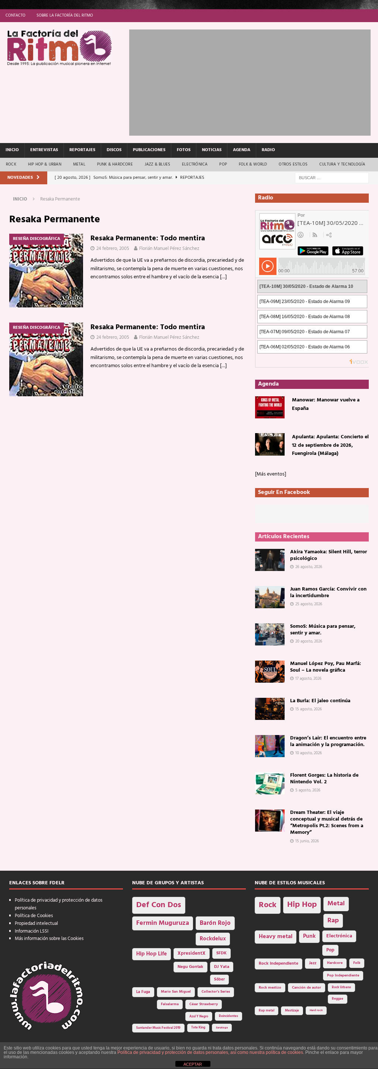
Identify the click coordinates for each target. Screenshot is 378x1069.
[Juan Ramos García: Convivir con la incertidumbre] (270, 597)
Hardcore (335, 963)
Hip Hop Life (151, 954)
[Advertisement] (253, 81)
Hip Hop (302, 904)
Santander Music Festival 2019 (158, 1028)
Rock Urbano (341, 987)
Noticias (211, 150)
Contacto (15, 15)
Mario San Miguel (176, 992)
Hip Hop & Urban (44, 164)
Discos (114, 150)
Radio (268, 150)
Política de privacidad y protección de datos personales (58, 904)
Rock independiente (278, 963)
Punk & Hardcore (115, 164)
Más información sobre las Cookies (49, 939)
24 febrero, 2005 (112, 249)
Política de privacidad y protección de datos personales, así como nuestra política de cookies (210, 1052)
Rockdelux (213, 938)
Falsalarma (170, 1004)
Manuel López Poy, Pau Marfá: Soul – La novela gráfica (325, 667)
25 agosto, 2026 (308, 604)
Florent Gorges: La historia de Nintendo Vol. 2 (324, 778)
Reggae (337, 999)
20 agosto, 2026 (308, 641)
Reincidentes (228, 1016)
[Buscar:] (332, 178)
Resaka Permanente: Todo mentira (147, 238)
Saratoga (222, 1028)
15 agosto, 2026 (308, 709)
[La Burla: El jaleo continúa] (270, 709)
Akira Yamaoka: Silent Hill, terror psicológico (328, 555)
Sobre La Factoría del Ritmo (65, 15)
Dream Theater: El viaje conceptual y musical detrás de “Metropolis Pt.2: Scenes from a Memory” (326, 822)
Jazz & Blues (157, 164)
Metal (79, 164)
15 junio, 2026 (307, 841)
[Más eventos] (270, 474)
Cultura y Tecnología (342, 164)
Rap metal (266, 1010)
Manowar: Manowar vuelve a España (326, 404)
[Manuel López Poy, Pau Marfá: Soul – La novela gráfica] (270, 672)
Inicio (12, 150)
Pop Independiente (343, 975)
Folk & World (253, 164)
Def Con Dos (158, 905)
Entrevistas (44, 150)
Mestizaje (292, 1010)
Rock (11, 164)
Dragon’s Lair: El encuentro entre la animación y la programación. (328, 741)
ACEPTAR (192, 1064)
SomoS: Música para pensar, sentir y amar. (322, 629)
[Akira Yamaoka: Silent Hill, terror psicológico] (270, 560)
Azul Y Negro (198, 1016)
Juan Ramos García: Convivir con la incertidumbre (328, 592)
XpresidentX (192, 953)
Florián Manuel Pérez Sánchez (169, 249)
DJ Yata (221, 967)
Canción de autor (306, 987)
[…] (223, 277)
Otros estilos (293, 164)
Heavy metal (275, 936)
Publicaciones (149, 150)
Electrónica (194, 164)
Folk (356, 963)
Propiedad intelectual (36, 923)
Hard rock (316, 1010)
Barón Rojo (215, 923)
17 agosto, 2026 (308, 678)
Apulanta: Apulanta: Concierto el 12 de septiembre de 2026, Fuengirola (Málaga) (330, 445)
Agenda (241, 150)
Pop (223, 164)
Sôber (219, 979)
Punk (309, 936)
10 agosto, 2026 (308, 753)
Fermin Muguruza (162, 923)
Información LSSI (31, 931)
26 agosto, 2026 (308, 567)
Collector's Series (216, 992)
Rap (333, 920)
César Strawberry (203, 1004)
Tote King (198, 1027)
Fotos (183, 150)
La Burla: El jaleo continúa (320, 701)
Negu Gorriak (190, 967)
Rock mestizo (270, 987)
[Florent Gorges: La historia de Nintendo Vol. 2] (270, 783)
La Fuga (143, 992)
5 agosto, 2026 (307, 790)
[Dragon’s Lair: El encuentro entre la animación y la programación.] (270, 746)
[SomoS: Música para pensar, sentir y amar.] (270, 634)
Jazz (312, 963)
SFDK (221, 953)
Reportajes (82, 150)
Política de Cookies (34, 916)
